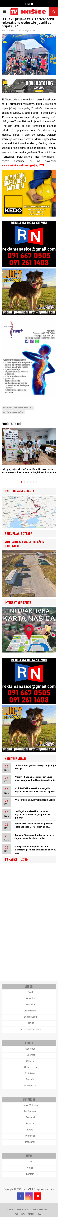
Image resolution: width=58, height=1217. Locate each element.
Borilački (30, 1079)
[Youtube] (37, 1196)
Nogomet (30, 1048)
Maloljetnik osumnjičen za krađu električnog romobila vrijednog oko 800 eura (35, 850)
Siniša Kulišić (12, 30)
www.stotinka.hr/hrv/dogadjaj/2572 (23, 165)
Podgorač (30, 1142)
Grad (30, 992)
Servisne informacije (30, 1029)
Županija (30, 998)
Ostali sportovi (30, 1085)
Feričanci (30, 1117)
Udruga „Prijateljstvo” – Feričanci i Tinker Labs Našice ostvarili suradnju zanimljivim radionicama (29, 471)
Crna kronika (30, 1010)
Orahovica (30, 1135)
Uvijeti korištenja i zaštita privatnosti (32, 1210)
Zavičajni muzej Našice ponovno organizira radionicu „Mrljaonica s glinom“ (32, 814)
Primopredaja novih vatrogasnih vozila (35, 800)
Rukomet (30, 1055)
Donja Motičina (30, 1105)
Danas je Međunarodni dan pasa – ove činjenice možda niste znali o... (34, 836)
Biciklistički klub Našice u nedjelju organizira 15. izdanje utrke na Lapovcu (35, 790)
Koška (30, 1129)
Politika (30, 1023)
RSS (30, 1161)
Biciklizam (30, 1073)
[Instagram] (29, 1196)
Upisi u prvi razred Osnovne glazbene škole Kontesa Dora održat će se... (34, 825)
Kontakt (30, 1174)
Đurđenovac (30, 1111)
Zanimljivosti (30, 1016)
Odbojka (30, 1061)
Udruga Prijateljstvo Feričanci (17, 408)
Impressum (20, 1214)
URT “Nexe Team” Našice (13, 412)
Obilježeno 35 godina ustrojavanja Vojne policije (35, 767)
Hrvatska (30, 1004)
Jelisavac (30, 1123)
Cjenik (30, 1167)
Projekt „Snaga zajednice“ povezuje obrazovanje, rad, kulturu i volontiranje (35, 778)
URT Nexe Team (30, 1067)
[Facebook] (20, 1196)
